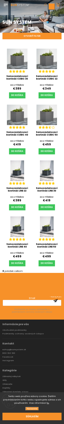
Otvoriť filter (32, 36)
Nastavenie (32, 408)
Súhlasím (32, 416)
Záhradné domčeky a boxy (15, 392)
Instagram (8, 360)
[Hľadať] (45, 5)
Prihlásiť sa (56, 300)
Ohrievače (7, 384)
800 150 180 (8, 353)
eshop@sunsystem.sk (14, 349)
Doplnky (6, 388)
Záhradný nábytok (11, 376)
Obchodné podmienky (14, 330)
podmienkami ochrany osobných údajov (32, 312)
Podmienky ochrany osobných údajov (23, 333)
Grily (4, 380)
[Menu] (5, 4)
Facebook (7, 357)
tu (48, 403)
